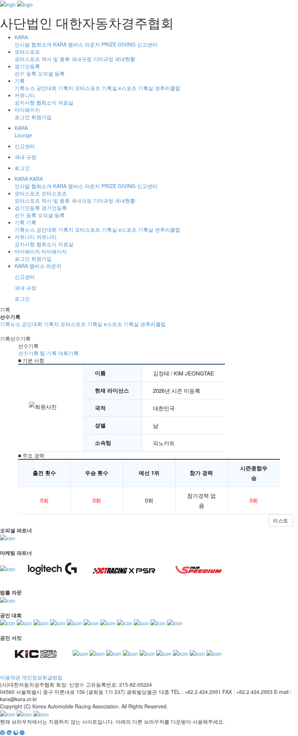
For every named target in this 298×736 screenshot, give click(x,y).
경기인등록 (27, 66)
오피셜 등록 (51, 73)
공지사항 (25, 102)
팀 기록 (48, 353)
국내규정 (81, 58)
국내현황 (125, 58)
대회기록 (68, 353)
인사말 (22, 44)
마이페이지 (27, 109)
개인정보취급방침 (42, 677)
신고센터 (147, 44)
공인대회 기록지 (54, 88)
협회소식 (46, 102)
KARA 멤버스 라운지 (76, 44)
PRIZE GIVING (118, 44)
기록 (20, 80)
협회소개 (41, 44)
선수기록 (28, 353)
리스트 (280, 520)
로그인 (22, 117)
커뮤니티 (25, 95)
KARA (21, 37)
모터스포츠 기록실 (96, 88)
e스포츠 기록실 (135, 88)
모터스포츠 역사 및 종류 (42, 58)
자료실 (65, 102)
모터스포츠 (27, 51)
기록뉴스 (25, 88)
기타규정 (103, 58)
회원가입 (41, 117)
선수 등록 (25, 73)
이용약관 (10, 677)
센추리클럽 (167, 88)
